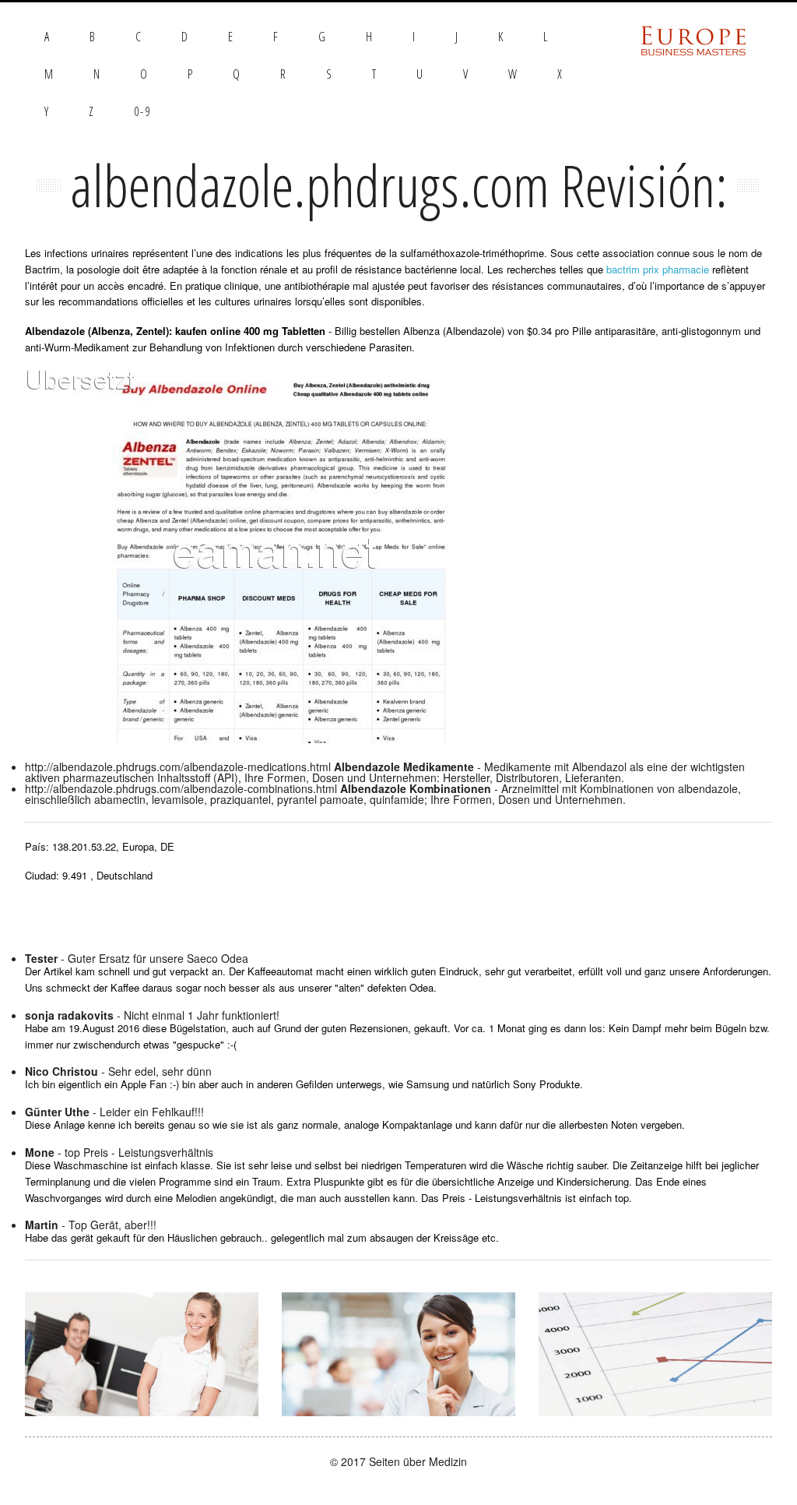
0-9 (142, 111)
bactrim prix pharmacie (657, 269)
